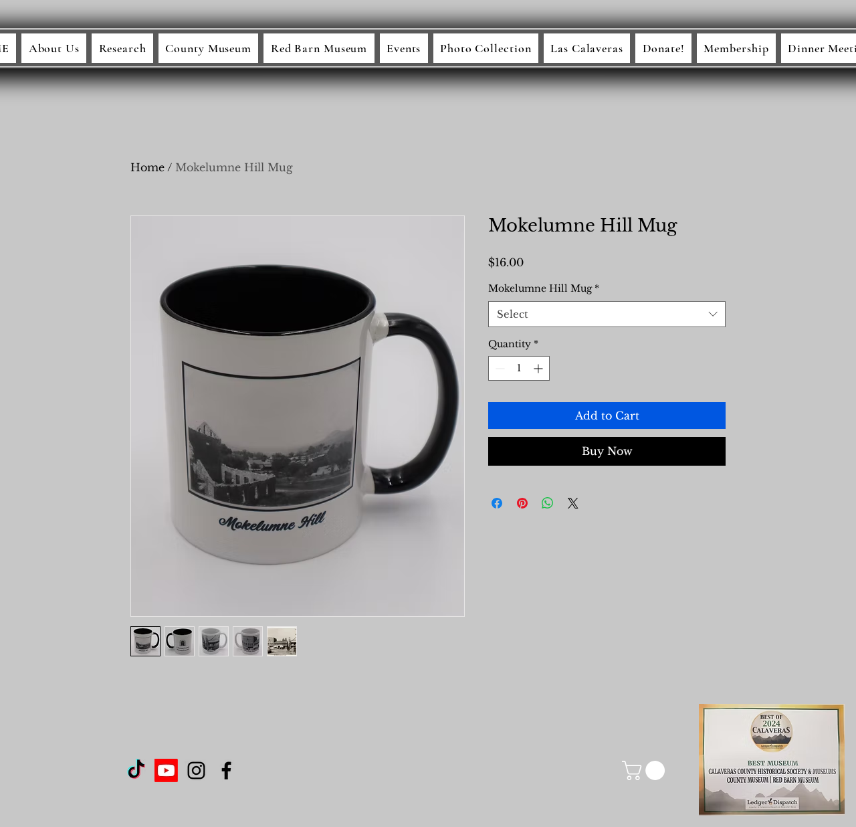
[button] (645, 770)
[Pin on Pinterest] (522, 503)
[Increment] (539, 368)
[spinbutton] (519, 368)
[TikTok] (136, 770)
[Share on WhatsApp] (548, 503)
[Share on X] (573, 503)
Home (147, 167)
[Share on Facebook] (497, 503)
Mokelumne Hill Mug (543, 288)
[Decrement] (498, 368)
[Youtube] (166, 770)
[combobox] (607, 314)
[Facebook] (226, 770)
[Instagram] (196, 770)
